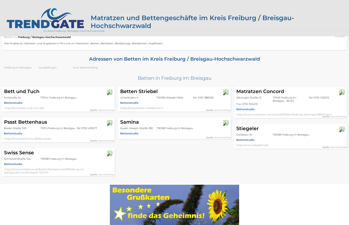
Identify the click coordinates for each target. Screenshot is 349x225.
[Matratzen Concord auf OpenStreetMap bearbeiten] (341, 92)
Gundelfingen (47, 67)
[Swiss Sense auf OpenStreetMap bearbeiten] (109, 153)
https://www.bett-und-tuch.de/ (24, 108)
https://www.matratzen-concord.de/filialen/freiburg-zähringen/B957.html (283, 114)
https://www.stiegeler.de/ (252, 145)
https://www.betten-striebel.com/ (141, 108)
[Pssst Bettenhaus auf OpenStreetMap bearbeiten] (109, 123)
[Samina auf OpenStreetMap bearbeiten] (225, 123)
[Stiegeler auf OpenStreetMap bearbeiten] (341, 129)
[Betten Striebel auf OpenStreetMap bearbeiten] (225, 92)
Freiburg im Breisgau (18, 67)
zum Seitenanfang (85, 67)
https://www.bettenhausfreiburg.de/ (27, 138)
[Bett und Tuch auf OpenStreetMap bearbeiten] (109, 92)
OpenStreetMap (106, 110)
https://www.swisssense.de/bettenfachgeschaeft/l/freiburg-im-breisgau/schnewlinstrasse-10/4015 (44, 171)
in (10, 37)
